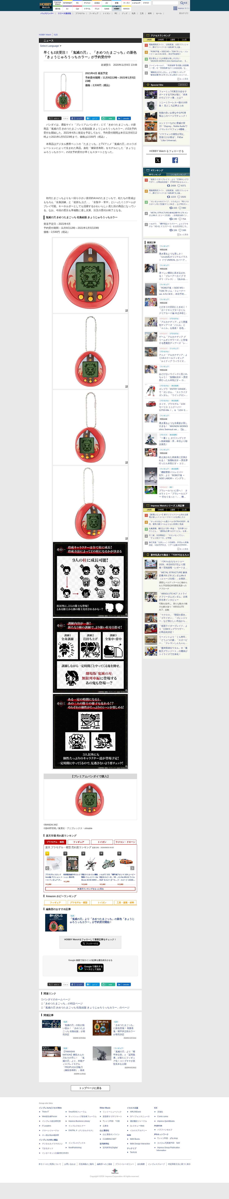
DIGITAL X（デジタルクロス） (81, 1130)
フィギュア (93, 13)
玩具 (134, 13)
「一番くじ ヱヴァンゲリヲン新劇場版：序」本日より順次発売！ (173, 441)
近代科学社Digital (110, 1148)
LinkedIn (126, 118)
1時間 (149, 40)
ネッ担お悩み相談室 (50, 1135)
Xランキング (157, 170)
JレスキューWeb (137, 1126)
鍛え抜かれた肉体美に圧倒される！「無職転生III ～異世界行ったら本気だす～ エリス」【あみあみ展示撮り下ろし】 (173, 463)
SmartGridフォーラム (77, 1112)
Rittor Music (105, 1108)
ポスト (56, 118)
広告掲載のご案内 (86, 1164)
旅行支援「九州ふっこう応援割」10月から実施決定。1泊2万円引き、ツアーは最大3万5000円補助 (168, 545)
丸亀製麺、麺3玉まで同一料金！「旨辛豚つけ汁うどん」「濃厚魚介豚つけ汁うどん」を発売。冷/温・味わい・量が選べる (168, 531)
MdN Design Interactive (140, 1144)
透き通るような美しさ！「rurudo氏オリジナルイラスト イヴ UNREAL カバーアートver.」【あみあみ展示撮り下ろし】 (173, 259)
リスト (65, 118)
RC (116, 13)
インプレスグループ (156, 1164)
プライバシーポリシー (124, 1164)
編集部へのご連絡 (104, 1164)
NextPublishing (75, 1148)
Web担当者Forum (49, 1116)
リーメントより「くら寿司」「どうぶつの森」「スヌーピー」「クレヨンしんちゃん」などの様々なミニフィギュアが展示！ (173, 643)
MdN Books (135, 1139)
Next (132, 868)
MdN (129, 1135)
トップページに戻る (90, 1088)
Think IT (45, 1112)
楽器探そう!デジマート (112, 1116)
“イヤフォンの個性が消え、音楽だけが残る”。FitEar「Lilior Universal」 (172, 137)
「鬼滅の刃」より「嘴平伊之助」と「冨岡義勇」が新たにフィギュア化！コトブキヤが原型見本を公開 (124, 1057)
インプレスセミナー (77, 1126)
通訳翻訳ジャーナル (138, 1121)
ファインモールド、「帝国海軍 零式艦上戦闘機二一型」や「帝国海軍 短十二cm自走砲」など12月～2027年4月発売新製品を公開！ (169, 68)
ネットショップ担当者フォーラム (83, 1116)
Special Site (157, 85)
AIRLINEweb (135, 1112)
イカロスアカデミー (138, 1130)
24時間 (161, 40)
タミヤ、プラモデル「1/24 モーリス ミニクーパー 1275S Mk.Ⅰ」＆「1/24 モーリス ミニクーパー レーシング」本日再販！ (173, 410)
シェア (79, 118)
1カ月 (184, 40)
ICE (155, 1108)
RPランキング (155, 174)
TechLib (133, 1152)
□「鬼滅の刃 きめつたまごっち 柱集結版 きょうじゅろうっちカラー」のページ (85, 1007)
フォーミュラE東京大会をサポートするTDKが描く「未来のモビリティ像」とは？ (173, 94)
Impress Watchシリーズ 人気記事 (167, 505)
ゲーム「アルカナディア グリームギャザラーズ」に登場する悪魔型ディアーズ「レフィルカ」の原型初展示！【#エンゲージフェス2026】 (173, 343)
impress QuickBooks (166, 1121)
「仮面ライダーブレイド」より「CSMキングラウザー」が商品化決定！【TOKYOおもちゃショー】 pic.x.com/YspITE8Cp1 (169, 182)
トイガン (106, 13)
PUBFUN (158, 1126)
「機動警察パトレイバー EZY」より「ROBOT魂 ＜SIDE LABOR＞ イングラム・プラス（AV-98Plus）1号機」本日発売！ (173, 478)
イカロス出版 (132, 1108)
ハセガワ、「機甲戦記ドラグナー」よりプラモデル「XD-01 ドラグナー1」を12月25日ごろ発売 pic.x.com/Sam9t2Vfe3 (168, 226)
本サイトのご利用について (50, 1164)
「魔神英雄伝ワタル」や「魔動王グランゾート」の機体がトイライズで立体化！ (173, 651)
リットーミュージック (112, 1112)
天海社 (160, 1112)
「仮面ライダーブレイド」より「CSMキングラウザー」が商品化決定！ (173, 629)
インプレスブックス (77, 1143)
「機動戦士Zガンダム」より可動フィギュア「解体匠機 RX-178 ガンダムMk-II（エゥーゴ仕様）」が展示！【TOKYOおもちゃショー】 (168, 75)
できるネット (47, 1148)
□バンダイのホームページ (55, 999)
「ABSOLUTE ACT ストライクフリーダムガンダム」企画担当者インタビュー (173, 596)
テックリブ (131, 1148)
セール (159, 13)
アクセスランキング (160, 35)
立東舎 (105, 1126)
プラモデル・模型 (55, 842)
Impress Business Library (79, 1121)
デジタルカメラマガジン (52, 1144)
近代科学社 (104, 1144)
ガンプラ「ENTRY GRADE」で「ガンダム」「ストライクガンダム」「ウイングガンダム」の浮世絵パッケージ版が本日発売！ (173, 395)
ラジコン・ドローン (125, 842)
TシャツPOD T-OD (111, 1121)
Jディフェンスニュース (140, 1116)
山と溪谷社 (104, 1130)
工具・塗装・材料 (125, 902)
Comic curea (162, 1116)
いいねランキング (178, 174)
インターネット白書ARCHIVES (55, 1153)
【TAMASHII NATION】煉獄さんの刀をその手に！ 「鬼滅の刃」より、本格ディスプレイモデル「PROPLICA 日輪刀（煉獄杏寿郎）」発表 (73, 1060)
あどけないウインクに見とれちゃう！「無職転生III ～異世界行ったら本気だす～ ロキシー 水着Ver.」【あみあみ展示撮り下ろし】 (173, 380)
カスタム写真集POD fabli (168, 1143)
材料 (150, 13)
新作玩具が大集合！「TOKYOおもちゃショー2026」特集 (170, 555)
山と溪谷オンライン (111, 1134)
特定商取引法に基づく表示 (179, 1164)
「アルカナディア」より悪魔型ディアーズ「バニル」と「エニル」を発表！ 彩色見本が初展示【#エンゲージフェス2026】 (173, 328)
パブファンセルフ (164, 1130)
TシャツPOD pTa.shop (167, 1138)
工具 (142, 13)
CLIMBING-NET (109, 1139)
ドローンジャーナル (50, 1130)
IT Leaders (46, 1126)
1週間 (172, 40)
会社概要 (141, 1164)
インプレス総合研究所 (51, 1121)
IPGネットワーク (161, 1134)
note (110, 118)
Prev (47, 868)
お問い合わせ (70, 1164)
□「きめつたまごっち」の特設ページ (62, 1003)
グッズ (124, 13)
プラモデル (80, 13)
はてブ (94, 118)
